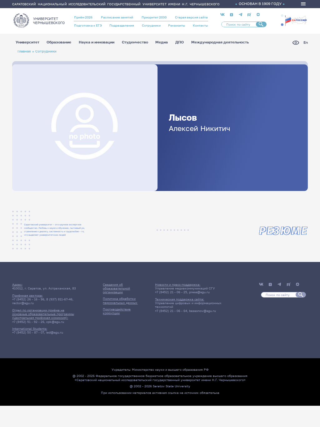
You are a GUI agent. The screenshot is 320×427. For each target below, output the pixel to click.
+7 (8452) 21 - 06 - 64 (171, 311)
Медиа (161, 42)
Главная (24, 51)
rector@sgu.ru (23, 303)
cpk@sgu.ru (55, 322)
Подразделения (121, 25)
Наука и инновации (96, 42)
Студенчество (135, 42)
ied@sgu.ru (54, 332)
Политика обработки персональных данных (120, 300)
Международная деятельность (220, 42)
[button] (282, 15)
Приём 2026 (83, 17)
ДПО (179, 42)
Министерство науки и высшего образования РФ (170, 369)
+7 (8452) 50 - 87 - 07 (28, 332)
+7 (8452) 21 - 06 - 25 (171, 292)
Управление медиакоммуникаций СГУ (185, 288)
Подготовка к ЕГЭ (88, 25)
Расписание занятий (117, 17)
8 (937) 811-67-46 (59, 299)
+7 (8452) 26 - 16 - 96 (28, 299)
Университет (27, 42)
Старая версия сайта (191, 17)
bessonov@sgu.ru (202, 311)
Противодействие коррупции (117, 311)
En (305, 43)
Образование (59, 42)
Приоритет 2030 (154, 17)
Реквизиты (176, 25)
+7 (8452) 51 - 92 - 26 (28, 322)
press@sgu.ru (199, 292)
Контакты (200, 25)
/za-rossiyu (295, 20)
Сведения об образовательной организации (116, 288)
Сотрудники (151, 25)
